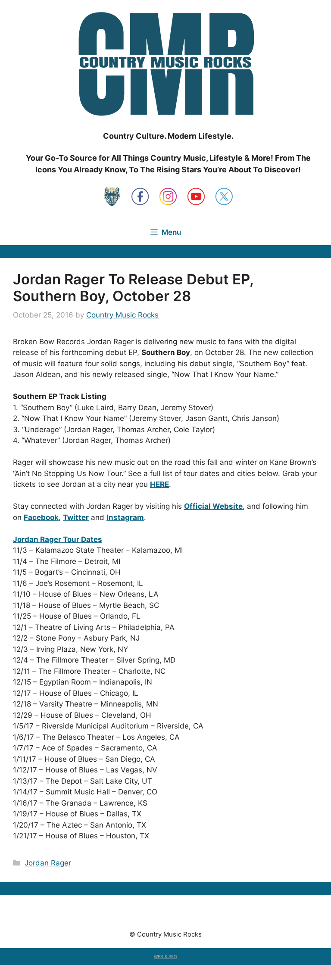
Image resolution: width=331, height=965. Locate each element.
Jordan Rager (48, 863)
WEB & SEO (165, 956)
